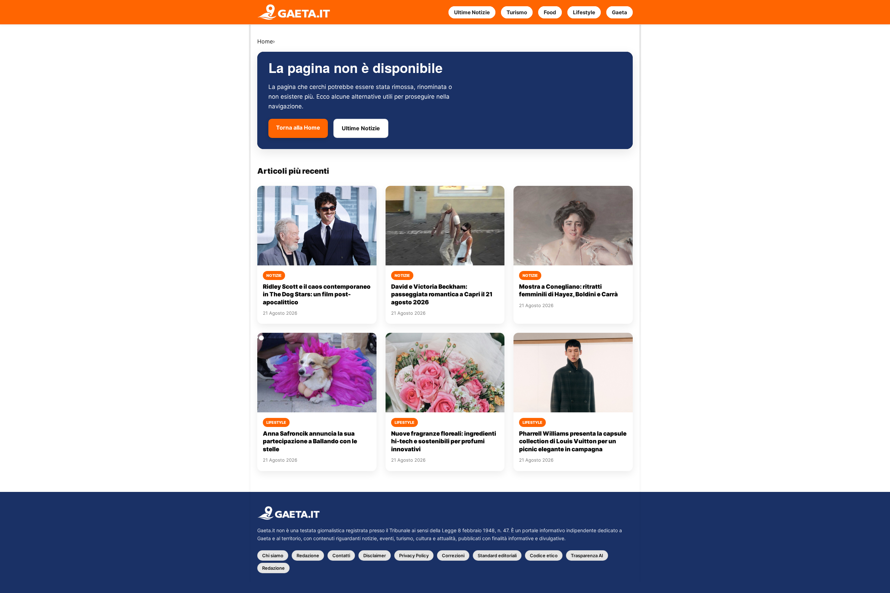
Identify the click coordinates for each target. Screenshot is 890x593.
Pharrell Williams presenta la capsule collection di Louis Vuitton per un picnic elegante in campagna (572, 441)
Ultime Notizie (472, 12)
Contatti (341, 555)
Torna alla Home (298, 127)
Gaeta (619, 12)
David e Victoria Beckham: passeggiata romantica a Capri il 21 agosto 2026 (442, 294)
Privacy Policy (414, 555)
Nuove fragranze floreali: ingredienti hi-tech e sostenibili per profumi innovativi (443, 441)
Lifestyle (584, 12)
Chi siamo (272, 555)
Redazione (308, 555)
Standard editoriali (497, 555)
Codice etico (544, 555)
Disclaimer (374, 555)
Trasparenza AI (587, 555)
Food (550, 12)
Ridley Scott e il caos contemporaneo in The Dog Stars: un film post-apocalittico (317, 294)
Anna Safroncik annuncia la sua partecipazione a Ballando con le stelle (310, 441)
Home (265, 41)
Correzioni (453, 555)
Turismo (517, 12)
